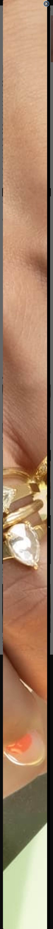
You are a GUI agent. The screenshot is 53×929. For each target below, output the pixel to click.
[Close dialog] (46, 3)
